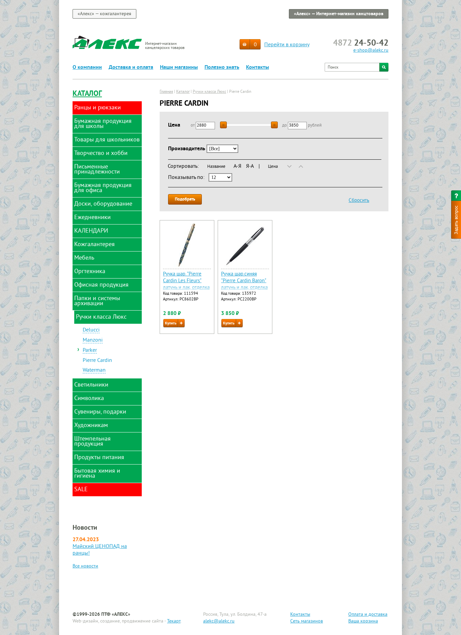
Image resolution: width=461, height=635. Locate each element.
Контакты (257, 67)
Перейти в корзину (286, 45)
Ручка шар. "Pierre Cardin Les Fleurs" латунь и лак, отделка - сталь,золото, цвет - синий (186, 288)
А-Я (237, 166)
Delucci (91, 330)
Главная (166, 92)
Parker (90, 350)
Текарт (174, 621)
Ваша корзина (363, 621)
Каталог (87, 94)
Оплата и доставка (367, 614)
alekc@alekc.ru (219, 621)
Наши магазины (179, 67)
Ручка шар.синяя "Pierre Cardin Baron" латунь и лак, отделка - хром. (244, 284)
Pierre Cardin (97, 360)
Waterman (94, 370)
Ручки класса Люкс (209, 92)
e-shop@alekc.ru (370, 50)
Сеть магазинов (306, 621)
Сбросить (359, 200)
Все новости (85, 566)
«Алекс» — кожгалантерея (104, 14)
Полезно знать (222, 67)
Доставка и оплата (131, 67)
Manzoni (93, 340)
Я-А (250, 166)
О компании (87, 67)
